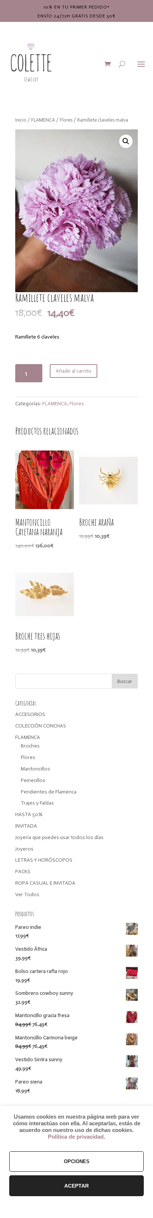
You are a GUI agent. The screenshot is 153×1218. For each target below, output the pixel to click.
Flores (66, 120)
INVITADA (26, 826)
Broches (30, 746)
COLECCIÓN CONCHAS (40, 726)
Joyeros (24, 849)
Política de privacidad (76, 1137)
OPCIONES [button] (76, 1161)
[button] (126, 141)
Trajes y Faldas (37, 803)
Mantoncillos (35, 769)
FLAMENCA (43, 120)
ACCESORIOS (30, 714)
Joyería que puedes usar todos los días (59, 837)
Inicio (20, 120)
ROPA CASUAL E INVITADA (45, 883)
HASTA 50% (28, 814)
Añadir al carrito (73, 371)
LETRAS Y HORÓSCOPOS (43, 860)
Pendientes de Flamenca (48, 792)
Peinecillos (33, 780)
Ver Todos (27, 894)
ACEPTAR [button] (76, 1186)
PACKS (22, 871)
